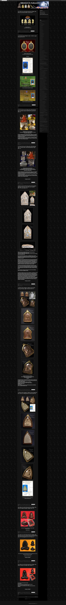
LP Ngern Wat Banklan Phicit (43, 95)
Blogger (36, 603)
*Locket (41, 26)
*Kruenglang (20, 143)
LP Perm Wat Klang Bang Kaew (43, 97)
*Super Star (41, 48)
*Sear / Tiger (26, 143)
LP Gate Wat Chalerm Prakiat (43, 80)
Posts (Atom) (29, 598)
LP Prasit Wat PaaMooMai (42, 101)
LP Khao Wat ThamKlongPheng (43, 88)
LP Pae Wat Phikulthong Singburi (43, 96)
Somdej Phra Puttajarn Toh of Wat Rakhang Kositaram (43, 125)
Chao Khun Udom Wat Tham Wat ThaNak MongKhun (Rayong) (43, 63)
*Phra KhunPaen (41, 33)
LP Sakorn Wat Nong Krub (42, 102)
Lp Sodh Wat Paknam (42, 104)
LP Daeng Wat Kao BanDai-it (43, 73)
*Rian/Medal (20, 390)
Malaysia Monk (41, 116)
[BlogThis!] (32, 142)
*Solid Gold (41, 47)
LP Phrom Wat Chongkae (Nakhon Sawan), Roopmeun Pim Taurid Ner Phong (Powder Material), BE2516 (27, 393)
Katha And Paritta (42, 67)
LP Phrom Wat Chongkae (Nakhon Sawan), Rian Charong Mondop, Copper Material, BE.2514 (26, 288)
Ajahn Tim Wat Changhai (42, 58)
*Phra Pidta (25, 561)
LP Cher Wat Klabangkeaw (42, 71)
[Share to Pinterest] (34, 142)
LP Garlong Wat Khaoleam (42, 79)
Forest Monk (41, 66)
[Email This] (31, 142)
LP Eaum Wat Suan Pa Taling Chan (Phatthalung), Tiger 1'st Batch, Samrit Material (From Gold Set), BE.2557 (27, 110)
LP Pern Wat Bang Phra (42, 98)
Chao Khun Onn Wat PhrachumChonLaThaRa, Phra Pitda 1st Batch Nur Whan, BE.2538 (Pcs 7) (27, 565)
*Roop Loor (23, 143)
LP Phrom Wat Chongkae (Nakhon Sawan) (26, 390)
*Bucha (40, 22)
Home (26, 596)
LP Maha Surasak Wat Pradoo (43, 93)
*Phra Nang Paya (41, 36)
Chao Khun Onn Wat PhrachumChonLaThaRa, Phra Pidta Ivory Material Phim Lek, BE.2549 (27, 12)
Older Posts (36, 596)
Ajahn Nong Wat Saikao (42, 57)
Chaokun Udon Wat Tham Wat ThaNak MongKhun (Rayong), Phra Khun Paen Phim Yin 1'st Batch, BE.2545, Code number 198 (27, 187)
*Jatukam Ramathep (42, 24)
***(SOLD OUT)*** (21, 183)
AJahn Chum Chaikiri (42, 50)
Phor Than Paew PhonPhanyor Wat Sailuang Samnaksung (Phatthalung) (43, 121)
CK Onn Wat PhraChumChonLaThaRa (30, 561)
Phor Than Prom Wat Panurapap (43, 122)
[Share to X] (33, 142)
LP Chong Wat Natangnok (42, 72)
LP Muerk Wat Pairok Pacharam (43, 94)
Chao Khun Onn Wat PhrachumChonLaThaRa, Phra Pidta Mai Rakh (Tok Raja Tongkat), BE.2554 (27, 508)
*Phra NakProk (41, 35)
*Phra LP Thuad (41, 34)
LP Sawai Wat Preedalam (42, 103)
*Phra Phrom (41, 37)
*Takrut (41, 49)
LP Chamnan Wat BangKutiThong (43, 70)
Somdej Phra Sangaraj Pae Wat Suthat (44, 126)
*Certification (20, 505)
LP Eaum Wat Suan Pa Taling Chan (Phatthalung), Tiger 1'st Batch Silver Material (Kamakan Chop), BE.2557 (27, 147)
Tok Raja (41, 131)
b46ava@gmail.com (43, 11)
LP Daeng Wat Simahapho (42, 74)
